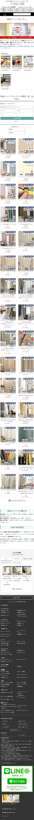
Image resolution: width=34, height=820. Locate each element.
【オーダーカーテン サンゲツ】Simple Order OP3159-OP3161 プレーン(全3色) (26, 395)
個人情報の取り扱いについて (9, 809)
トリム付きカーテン (23, 677)
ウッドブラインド (6, 659)
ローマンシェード (6, 641)
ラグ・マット (17, 562)
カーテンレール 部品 (7, 654)
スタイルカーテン (22, 674)
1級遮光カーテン (22, 610)
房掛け (20, 666)
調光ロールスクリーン (7, 661)
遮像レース (21, 623)
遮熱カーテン (21, 612)
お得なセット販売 (27, 558)
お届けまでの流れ (22, 724)
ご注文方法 (5, 721)
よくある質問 (5, 727)
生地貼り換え (5, 643)
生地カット (5, 686)
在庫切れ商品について (15, 730)
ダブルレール (21, 652)
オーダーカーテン (6, 634)
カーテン (6, 558)
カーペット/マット (22, 684)
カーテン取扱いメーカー (8, 699)
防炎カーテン (5, 615)
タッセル (4, 666)
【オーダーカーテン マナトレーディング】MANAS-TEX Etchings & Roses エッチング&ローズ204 (26, 467)
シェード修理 (5, 645)
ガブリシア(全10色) (6, 87)
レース (17, 558)
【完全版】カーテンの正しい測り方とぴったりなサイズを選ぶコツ (9, 706)
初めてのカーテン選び (7, 692)
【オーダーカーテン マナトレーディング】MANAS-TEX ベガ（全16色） (8, 224)
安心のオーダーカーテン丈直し (25, 6)
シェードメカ (21, 641)
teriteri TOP (16, 597)
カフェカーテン (6, 636)
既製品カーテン (22, 634)
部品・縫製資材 (6, 684)
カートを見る (21, 735)
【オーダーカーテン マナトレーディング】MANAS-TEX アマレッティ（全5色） (8, 248)
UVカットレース (6, 623)
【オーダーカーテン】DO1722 (26, 372)
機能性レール (5, 650)
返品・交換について (23, 727)
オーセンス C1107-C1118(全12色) (28, 68)
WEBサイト (13, 804)
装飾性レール (21, 650)
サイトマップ (5, 816)
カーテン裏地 (5, 671)
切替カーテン (5, 677)
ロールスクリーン (6, 562)
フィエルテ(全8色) (17, 68)
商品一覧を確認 (17, 589)
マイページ (5, 735)
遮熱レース (21, 625)
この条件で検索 (17, 118)
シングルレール (6, 652)
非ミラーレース (22, 621)
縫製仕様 (20, 686)
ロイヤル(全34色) (5, 68)
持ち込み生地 (21, 643)
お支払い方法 (21, 721)
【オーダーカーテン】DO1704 (8, 372)
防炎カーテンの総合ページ (17, 541)
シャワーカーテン (6, 631)
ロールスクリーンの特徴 (8, 712)
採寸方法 (4, 724)
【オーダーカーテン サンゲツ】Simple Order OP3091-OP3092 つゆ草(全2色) (26, 420)
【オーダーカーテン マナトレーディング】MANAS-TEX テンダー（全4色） (26, 224)
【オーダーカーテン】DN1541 (8, 442)
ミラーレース (5, 621)
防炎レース (5, 625)
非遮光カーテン (6, 612)
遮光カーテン (5, 610)
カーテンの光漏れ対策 (7, 696)
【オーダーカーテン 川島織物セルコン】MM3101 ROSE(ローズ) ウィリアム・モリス (26, 348)
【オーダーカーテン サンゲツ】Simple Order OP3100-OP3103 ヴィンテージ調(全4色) (8, 420)
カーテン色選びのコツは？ (8, 710)
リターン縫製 (21, 671)
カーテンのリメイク (23, 710)
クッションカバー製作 (7, 682)
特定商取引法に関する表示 (8, 812)
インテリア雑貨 (22, 682)
